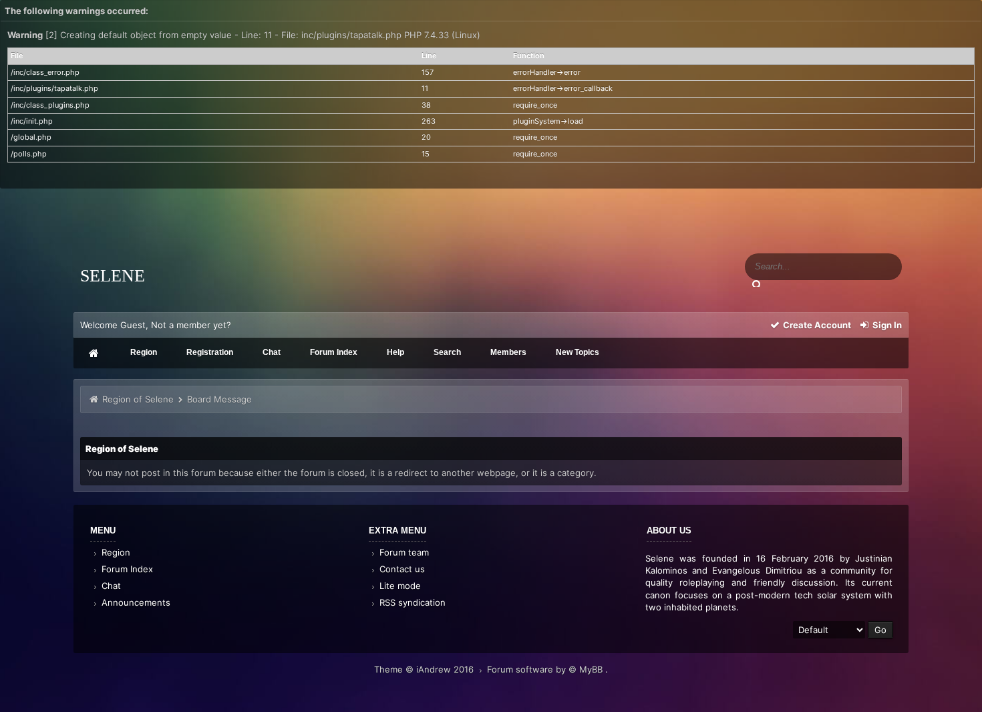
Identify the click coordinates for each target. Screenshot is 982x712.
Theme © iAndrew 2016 (425, 669)
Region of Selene (138, 399)
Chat (110, 585)
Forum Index (126, 569)
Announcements (134, 602)
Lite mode (399, 585)
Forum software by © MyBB (546, 669)
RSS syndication (411, 602)
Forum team (403, 552)
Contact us (401, 569)
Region (114, 552)
